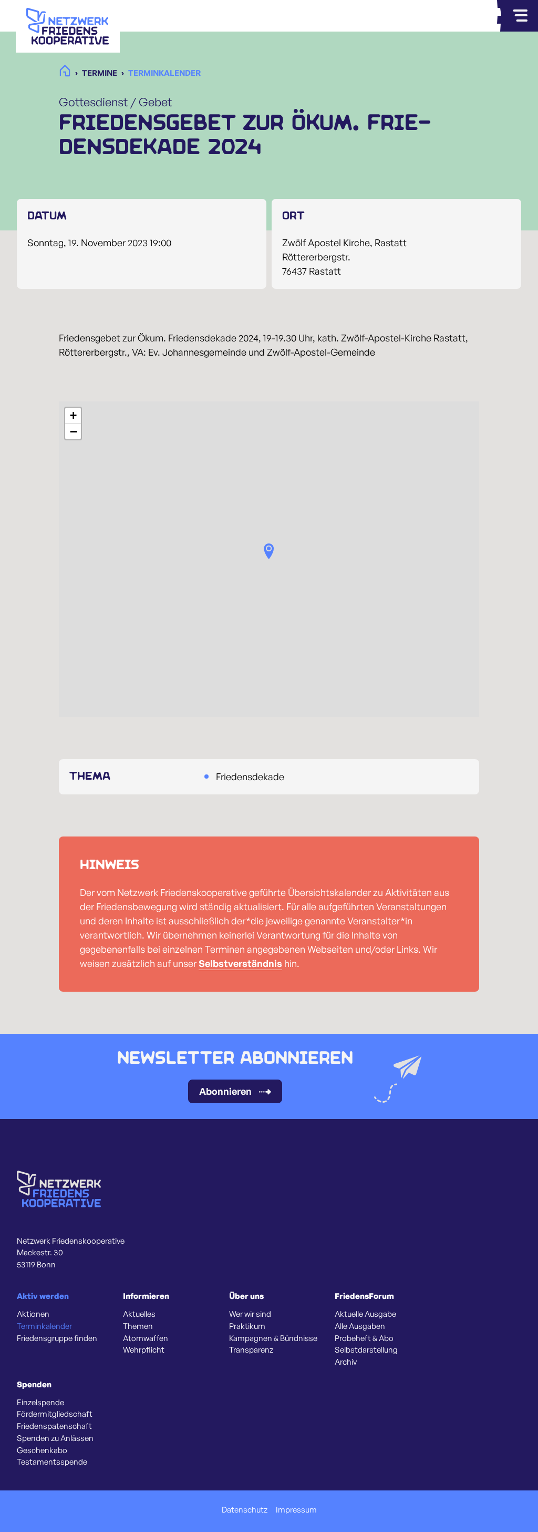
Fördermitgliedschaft (54, 1414)
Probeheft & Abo (364, 1338)
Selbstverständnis (240, 963)
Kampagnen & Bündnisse (273, 1338)
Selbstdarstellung (366, 1350)
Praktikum (247, 1326)
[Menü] (520, 16)
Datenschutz (244, 1510)
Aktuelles (139, 1314)
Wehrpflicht (143, 1350)
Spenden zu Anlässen (55, 1438)
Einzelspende (40, 1402)
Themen (138, 1326)
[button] (269, 551)
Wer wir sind (250, 1314)
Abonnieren (225, 1091)
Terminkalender (44, 1326)
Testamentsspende (52, 1462)
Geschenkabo (42, 1450)
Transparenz (251, 1350)
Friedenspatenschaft (54, 1426)
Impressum (296, 1510)
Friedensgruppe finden (57, 1338)
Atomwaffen (145, 1338)
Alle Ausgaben (360, 1326)
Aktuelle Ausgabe (365, 1314)
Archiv (346, 1362)
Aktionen (33, 1314)
